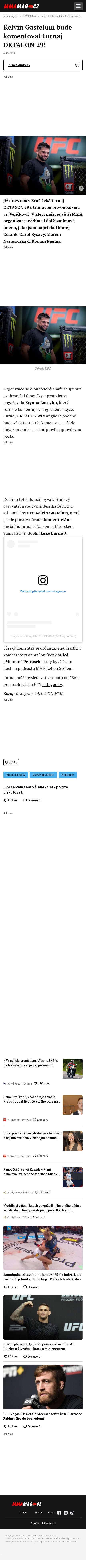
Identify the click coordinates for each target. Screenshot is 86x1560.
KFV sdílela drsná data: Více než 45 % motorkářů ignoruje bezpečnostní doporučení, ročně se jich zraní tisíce (30, 1063)
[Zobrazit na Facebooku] (59, 1513)
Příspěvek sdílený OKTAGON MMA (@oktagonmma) (43, 636)
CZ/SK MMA (29, 16)
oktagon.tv (52, 684)
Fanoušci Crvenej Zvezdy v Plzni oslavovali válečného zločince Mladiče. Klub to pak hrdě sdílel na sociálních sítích (31, 1172)
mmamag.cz (10, 16)
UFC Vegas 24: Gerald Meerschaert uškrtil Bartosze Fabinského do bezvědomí (42, 1416)
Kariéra (23, 1512)
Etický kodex (49, 1523)
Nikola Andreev (19, 65)
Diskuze (33, 800)
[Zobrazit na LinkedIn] (65, 1513)
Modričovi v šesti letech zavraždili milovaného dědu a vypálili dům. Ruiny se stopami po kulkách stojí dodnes (42, 1208)
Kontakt (39, 1512)
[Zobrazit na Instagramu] (72, 1513)
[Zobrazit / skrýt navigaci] (78, 6)
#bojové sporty (15, 774)
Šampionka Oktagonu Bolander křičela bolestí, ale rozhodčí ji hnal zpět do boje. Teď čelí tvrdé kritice (42, 1276)
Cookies (35, 1523)
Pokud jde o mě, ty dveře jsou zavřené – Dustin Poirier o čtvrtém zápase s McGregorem (39, 1346)
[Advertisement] (43, 103)
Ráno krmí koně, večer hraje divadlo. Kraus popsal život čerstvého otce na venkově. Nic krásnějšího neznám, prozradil (30, 1099)
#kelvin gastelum (43, 774)
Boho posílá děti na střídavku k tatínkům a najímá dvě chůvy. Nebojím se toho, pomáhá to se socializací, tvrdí (32, 1135)
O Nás (51, 1512)
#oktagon (68, 774)
